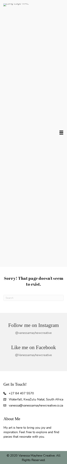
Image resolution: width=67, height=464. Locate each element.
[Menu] (61, 132)
